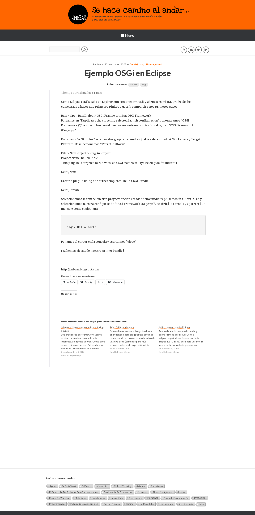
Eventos (142, 492)
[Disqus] (127, 423)
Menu (129, 35)
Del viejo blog (137, 64)
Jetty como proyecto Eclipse (174, 327)
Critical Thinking (122, 486)
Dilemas (141, 486)
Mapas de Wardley (59, 498)
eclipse (133, 84)
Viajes (201, 504)
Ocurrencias (135, 498)
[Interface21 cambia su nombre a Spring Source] (85, 343)
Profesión (200, 498)
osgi (144, 84)
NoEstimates (98, 498)
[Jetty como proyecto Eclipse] (183, 341)
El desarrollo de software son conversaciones (73, 492)
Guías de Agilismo (163, 492)
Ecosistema (157, 486)
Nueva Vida (117, 498)
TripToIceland (166, 504)
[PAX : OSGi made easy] (134, 341)
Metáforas (80, 498)
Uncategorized (154, 64)
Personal (152, 498)
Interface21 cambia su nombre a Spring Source (82, 329)
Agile (52, 486)
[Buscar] (84, 49)
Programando (57, 503)
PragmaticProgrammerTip (176, 498)
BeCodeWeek (69, 486)
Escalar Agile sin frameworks (118, 492)
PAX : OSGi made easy (122, 327)
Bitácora (86, 486)
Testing (130, 503)
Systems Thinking (112, 504)
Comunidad (102, 486)
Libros (181, 492)
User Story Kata (186, 504)
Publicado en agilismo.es (84, 503)
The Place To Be (146, 504)
